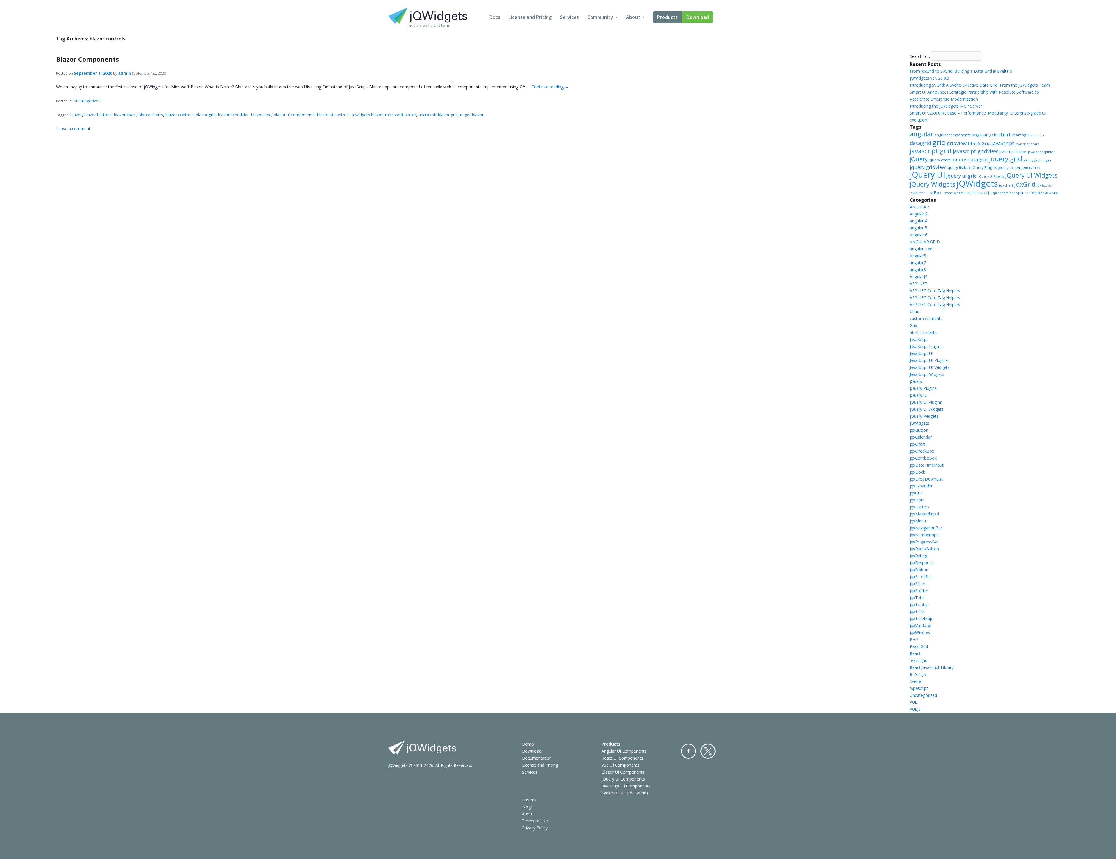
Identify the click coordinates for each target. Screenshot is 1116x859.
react (970, 192)
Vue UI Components (620, 765)
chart (1005, 134)
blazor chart (125, 114)
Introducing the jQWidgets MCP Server (946, 106)
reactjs (984, 192)
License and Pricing (530, 17)
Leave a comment (73, 128)
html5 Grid (979, 143)
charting (1019, 134)
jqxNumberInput (925, 534)
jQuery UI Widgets (1031, 175)
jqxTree (917, 611)
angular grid (984, 134)
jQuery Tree (1031, 167)
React (915, 653)
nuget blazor (472, 114)
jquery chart (939, 159)
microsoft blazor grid (438, 114)
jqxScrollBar (921, 576)
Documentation (537, 758)
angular (921, 134)
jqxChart (917, 444)
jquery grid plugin (1037, 160)
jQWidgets (977, 183)
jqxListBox (919, 507)
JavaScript (1003, 143)
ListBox (934, 192)
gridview (957, 143)
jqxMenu (918, 521)
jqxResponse (922, 562)
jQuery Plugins (984, 167)
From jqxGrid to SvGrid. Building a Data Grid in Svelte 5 (961, 71)
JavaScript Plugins (926, 346)
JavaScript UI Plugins (929, 360)
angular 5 (918, 228)
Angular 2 (918, 214)
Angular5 (918, 255)
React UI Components (622, 758)
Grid (913, 325)
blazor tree (261, 114)
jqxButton (919, 430)
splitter (1022, 192)
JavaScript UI (921, 353)
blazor (76, 114)
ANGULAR (919, 207)
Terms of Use (535, 821)
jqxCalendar (921, 437)
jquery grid (1005, 158)
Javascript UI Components (626, 786)
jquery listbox (959, 167)
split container (1004, 193)
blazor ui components (294, 114)
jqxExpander (921, 486)
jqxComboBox (923, 458)
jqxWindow (920, 632)
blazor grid (206, 114)
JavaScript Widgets (927, 374)
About (633, 17)
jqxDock (917, 472)
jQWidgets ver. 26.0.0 (929, 78)
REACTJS (918, 674)
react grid (918, 660)
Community (600, 17)
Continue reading (550, 87)
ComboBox (1036, 135)
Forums (529, 800)
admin (124, 73)
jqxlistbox (1044, 185)
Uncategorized (87, 100)
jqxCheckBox (922, 451)
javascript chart (1027, 144)
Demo (528, 744)
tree (1033, 192)
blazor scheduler (233, 114)
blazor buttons (98, 114)
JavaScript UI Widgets (929, 367)
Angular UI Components (624, 751)
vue (1055, 192)
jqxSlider (917, 583)
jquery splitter (1009, 167)
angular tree (921, 248)
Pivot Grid (919, 646)
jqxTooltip (919, 604)
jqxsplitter (917, 193)
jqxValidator (921, 625)
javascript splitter (1041, 152)
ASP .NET (918, 283)
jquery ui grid (961, 175)
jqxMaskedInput (925, 514)
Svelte (915, 681)
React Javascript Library (932, 667)
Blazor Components (87, 59)
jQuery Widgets (932, 184)
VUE (913, 702)
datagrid (920, 143)
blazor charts (151, 114)
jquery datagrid (969, 159)
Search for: (920, 56)
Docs (494, 17)
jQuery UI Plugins (991, 176)
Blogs (527, 807)
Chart (915, 311)
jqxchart (1006, 185)
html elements (923, 332)
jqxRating (918, 555)
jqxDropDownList (926, 479)
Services (569, 17)
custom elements (926, 318)
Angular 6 (918, 234)
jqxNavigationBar (926, 528)
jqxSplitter (919, 590)
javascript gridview (975, 151)
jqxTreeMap (921, 618)
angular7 (918, 262)
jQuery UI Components (623, 779)
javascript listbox (1013, 151)
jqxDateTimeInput (927, 465)
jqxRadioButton (924, 548)
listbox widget (953, 193)
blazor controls (179, 114)
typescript (919, 688)
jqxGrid (1024, 184)
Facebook (688, 751)
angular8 (918, 269)
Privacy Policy (535, 828)
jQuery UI (927, 174)
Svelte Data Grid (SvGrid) (625, 793)
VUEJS (915, 709)
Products (667, 17)
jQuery (919, 159)
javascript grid (931, 151)
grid (939, 142)
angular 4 (918, 221)
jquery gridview (928, 167)
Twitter (708, 751)
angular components (953, 134)
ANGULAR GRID (925, 241)
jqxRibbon (919, 569)
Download (697, 17)
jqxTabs (917, 597)
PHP (914, 639)
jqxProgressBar (924, 541)
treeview (1044, 193)
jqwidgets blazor (367, 114)
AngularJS (918, 276)
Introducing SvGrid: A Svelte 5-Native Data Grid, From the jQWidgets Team (980, 85)
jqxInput (917, 500)
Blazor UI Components (623, 772)
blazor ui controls (333, 114)
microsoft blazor (400, 114)
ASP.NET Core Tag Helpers (935, 290)
